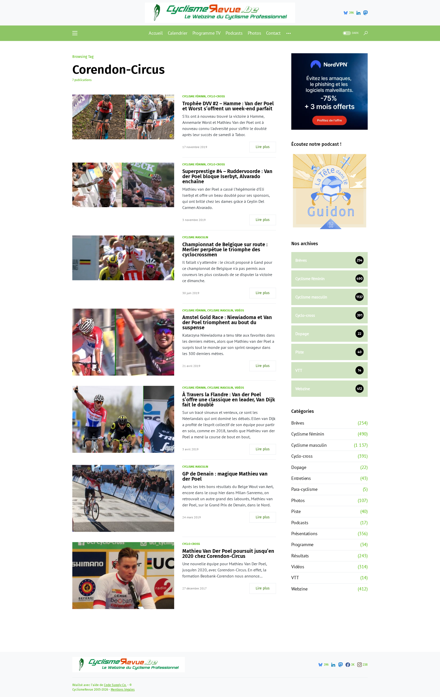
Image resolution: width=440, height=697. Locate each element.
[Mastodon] (365, 12)
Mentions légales (123, 689)
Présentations (304, 533)
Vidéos (239, 310)
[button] (74, 33)
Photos (298, 500)
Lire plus (263, 147)
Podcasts (299, 522)
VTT (295, 578)
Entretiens (301, 478)
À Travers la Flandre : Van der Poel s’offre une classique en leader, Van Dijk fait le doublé (228, 399)
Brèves (297, 423)
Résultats (300, 556)
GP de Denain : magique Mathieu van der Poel (225, 476)
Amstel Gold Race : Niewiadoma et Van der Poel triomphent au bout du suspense (227, 322)
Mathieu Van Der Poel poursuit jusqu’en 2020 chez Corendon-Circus (228, 553)
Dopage (298, 467)
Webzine (299, 589)
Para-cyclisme (304, 489)
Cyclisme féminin (193, 96)
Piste (296, 511)
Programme (302, 544)
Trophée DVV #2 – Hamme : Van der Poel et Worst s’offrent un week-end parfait (228, 106)
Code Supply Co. (115, 685)
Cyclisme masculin (195, 237)
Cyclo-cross (216, 96)
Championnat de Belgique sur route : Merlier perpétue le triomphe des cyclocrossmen (225, 249)
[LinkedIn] (358, 12)
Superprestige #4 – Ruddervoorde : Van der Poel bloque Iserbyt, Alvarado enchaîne (227, 176)
